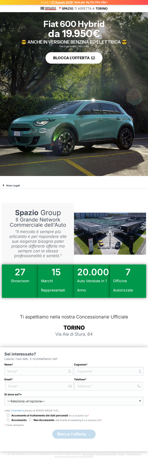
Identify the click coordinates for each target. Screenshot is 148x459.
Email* (8, 379)
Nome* (8, 364)
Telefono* (80, 379)
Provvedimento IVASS (106, 454)
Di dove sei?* (13, 394)
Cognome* (81, 364)
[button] (74, 185)
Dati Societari (89, 454)
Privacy (121, 454)
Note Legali (13, 185)
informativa (18, 410)
